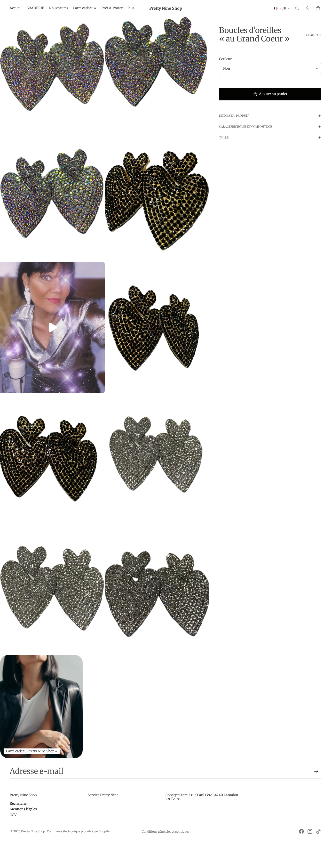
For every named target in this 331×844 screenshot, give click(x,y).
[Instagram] (310, 831)
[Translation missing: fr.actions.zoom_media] (52, 65)
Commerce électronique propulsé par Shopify (78, 831)
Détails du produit (234, 115)
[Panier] (318, 8)
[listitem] (131, 8)
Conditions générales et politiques (165, 831)
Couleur (225, 59)
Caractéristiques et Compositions (245, 126)
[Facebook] (301, 831)
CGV (13, 815)
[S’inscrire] (316, 771)
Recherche (18, 803)
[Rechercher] (297, 8)
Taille (224, 137)
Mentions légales (23, 809)
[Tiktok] (318, 831)
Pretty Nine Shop (33, 831)
